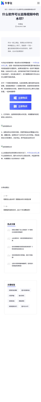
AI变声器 (11, 296)
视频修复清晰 (13, 290)
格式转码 (21, 296)
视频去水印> (12, 9)
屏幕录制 (21, 301)
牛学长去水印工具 (33, 153)
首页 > (6, 9)
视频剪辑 (11, 301)
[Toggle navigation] (38, 3)
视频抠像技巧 (13, 306)
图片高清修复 (26, 290)
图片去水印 (25, 306)
